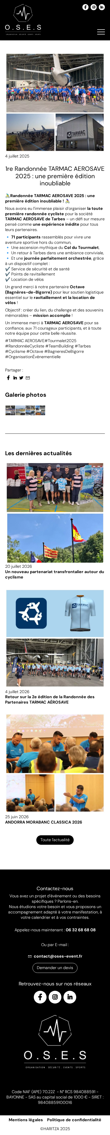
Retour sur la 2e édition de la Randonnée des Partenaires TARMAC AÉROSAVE (50, 699)
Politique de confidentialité (74, 1119)
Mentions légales (26, 1119)
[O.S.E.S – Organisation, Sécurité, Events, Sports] (23, 20)
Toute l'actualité (55, 839)
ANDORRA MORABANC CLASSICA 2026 (43, 822)
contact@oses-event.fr (58, 956)
